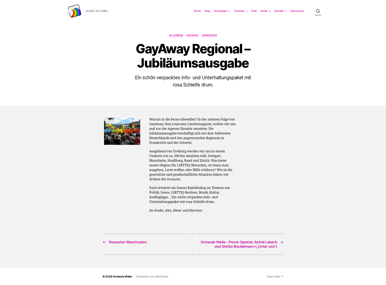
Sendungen (221, 10)
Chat (254, 10)
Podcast (239, 10)
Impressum (297, 10)
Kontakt (279, 10)
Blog (207, 10)
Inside (264, 10)
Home (197, 10)
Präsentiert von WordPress (152, 276)
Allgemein (176, 35)
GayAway (192, 35)
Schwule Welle (122, 276)
